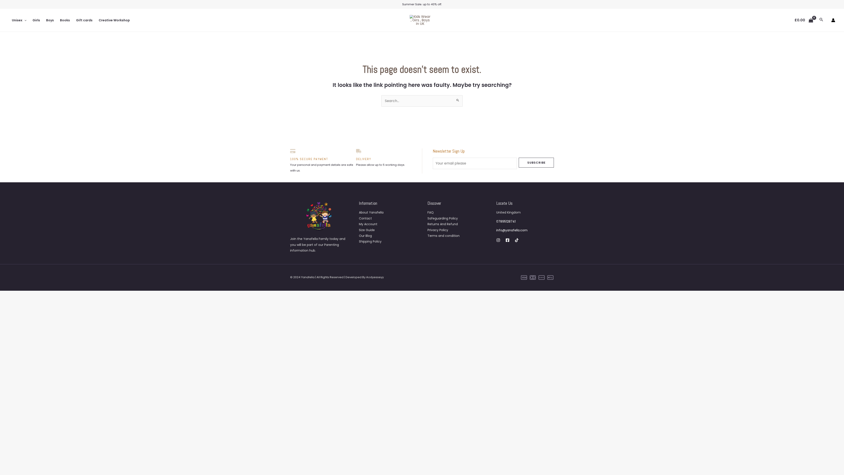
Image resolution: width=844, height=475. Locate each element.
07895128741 (506, 221)
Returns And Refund (442, 224)
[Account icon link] (833, 20)
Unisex (17, 20)
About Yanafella (371, 212)
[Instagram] (498, 240)
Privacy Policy (437, 230)
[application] (24, 20)
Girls (36, 20)
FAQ (430, 212)
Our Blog (365, 236)
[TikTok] (517, 240)
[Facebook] (507, 240)
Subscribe (536, 163)
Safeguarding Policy (442, 218)
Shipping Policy (370, 241)
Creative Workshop (114, 20)
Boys (50, 20)
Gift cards (84, 20)
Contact (365, 218)
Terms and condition (443, 236)
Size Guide (367, 230)
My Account (368, 224)
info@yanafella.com (512, 230)
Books (65, 20)
